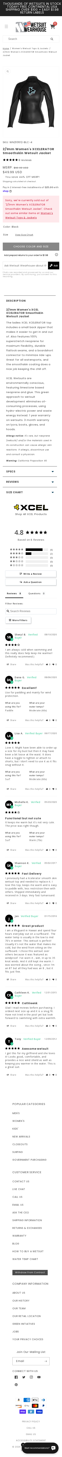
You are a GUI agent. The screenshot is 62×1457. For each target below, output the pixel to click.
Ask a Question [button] (33, 582)
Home (6, 48)
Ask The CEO (20, 1212)
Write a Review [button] (32, 573)
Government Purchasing (29, 1160)
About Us (18, 1292)
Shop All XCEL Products (31, 514)
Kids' (15, 1128)
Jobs (15, 1331)
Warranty (19, 1235)
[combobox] (22, 39)
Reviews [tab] (12, 593)
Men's (16, 1113)
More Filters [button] (19, 620)
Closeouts (20, 1144)
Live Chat (18, 1189)
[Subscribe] (45, 1361)
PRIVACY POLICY (31, 1421)
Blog (15, 1243)
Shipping (7, 181)
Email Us (17, 1205)
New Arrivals (21, 1136)
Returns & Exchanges (27, 1228)
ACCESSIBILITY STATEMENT (31, 1440)
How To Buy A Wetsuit (28, 1251)
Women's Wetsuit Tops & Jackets (30, 48)
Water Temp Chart (25, 1259)
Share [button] (12, 664)
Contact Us (20, 1181)
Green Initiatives (23, 1324)
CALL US (31, 1427)
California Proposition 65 (26, 460)
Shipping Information (27, 1220)
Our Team (18, 1308)
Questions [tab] (34, 593)
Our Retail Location (26, 1316)
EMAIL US (31, 1434)
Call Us (17, 1197)
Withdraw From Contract (30, 1272)
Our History (21, 1300)
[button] (54, 26)
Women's (18, 1121)
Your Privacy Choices (27, 1339)
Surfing (17, 1152)
